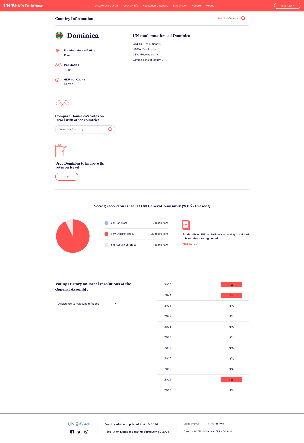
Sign (66, 176)
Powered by (216, 423)
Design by (191, 423)
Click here (188, 244)
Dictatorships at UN (107, 6)
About (210, 6)
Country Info (131, 6)
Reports (197, 6)
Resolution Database (155, 6)
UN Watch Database (23, 5)
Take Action (180, 6)
